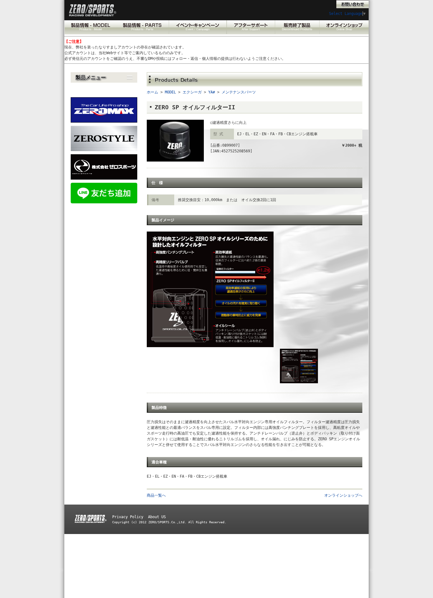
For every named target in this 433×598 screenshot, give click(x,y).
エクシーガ (192, 92)
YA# (211, 92)
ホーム (152, 92)
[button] (104, 77)
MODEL (170, 92)
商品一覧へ (156, 495)
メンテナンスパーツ (239, 92)
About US (157, 517)
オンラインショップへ (343, 495)
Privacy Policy (127, 517)
